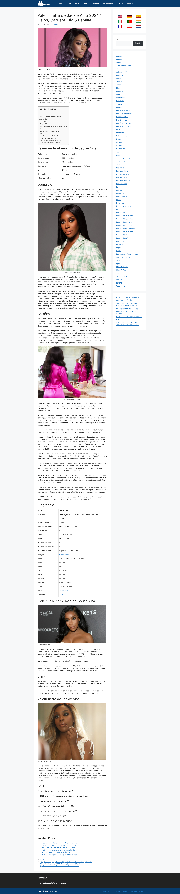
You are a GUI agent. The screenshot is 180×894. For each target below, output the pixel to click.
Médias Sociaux (122, 197)
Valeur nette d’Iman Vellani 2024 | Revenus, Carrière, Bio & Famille (60, 864)
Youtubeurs (43, 860)
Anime (118, 78)
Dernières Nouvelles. (124, 126)
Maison (119, 190)
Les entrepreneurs (123, 174)
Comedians (96, 4)
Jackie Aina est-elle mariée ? (52, 142)
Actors (77, 4)
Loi (117, 187)
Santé (118, 251)
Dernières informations (124, 114)
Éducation (120, 133)
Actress (85, 4)
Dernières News (122, 120)
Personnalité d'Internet (124, 216)
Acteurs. (119, 59)
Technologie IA (121, 276)
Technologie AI (121, 273)
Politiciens (120, 241)
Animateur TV (121, 72)
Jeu (117, 152)
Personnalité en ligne (124, 222)
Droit (118, 129)
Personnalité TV (122, 235)
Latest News (131, 4)
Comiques (120, 101)
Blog (118, 88)
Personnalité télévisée (124, 232)
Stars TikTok (121, 270)
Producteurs (120, 244)
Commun (119, 107)
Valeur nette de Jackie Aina (49, 131)
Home (60, 4)
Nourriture (120, 203)
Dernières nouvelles (123, 123)
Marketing (120, 193)
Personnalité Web (122, 238)
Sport (118, 264)
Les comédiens (122, 171)
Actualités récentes (123, 66)
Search (119, 39)
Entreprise (120, 139)
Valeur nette (88, 862)
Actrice (119, 62)
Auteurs (119, 85)
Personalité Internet (123, 212)
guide (41, 862)
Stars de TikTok (122, 267)
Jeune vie (43, 119)
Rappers (68, 4)
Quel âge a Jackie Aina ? (51, 138)
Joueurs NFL (121, 165)
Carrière (43, 121)
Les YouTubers (121, 184)
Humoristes (120, 149)
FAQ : (42, 134)
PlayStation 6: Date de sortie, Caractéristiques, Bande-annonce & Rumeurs (129, 311)
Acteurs (119, 56)
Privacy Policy (106, 891)
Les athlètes (121, 168)
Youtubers (120, 4)
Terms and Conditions (120, 891)
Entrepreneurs (108, 4)
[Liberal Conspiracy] (44, 3)
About (140, 891)
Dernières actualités (123, 110)
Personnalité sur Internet (125, 228)
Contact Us (133, 891)
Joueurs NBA (121, 161)
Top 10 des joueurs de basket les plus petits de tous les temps (59, 866)
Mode (118, 200)
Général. (119, 145)
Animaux (119, 75)
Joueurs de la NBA (123, 158)
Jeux (118, 155)
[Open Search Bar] (139, 3)
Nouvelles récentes (123, 206)
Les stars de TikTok (123, 181)
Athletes (119, 82)
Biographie (43, 124)
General (119, 142)
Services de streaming (124, 257)
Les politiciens (121, 177)
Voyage (119, 283)
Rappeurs (119, 248)
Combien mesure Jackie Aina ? (53, 140)
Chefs (118, 94)
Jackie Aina (63, 590)
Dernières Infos (122, 117)
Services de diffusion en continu (128, 254)
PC (117, 209)
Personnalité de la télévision (126, 219)
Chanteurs (120, 91)
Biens (42, 129)
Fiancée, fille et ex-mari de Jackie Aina (53, 126)
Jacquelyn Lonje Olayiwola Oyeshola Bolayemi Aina (68, 862)
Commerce (120, 104)
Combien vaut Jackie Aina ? (51, 136)
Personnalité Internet (124, 225)
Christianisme (64, 555)
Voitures (119, 280)
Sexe (118, 260)
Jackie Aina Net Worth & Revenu (51, 117)
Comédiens (120, 98)
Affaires (119, 69)
